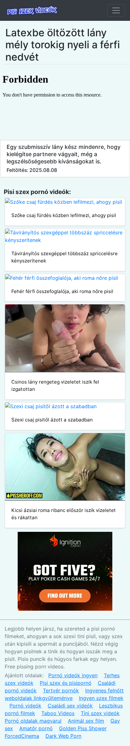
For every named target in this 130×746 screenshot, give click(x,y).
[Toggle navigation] (116, 10)
